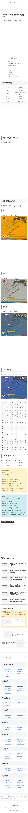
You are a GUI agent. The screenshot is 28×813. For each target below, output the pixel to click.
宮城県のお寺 (8, 676)
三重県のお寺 (20, 729)
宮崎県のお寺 (20, 782)
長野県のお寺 (20, 702)
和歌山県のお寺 (20, 744)
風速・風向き (12, 74)
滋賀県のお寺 (8, 739)
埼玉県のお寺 (8, 693)
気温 (10, 68)
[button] (25, 658)
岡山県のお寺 (8, 758)
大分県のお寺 (20, 780)
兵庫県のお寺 (20, 739)
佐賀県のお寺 (8, 782)
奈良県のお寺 (20, 741)
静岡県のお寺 (8, 729)
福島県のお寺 (20, 673)
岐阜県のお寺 (8, 727)
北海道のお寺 (8, 669)
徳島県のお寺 (8, 768)
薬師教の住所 (11, 61)
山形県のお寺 (20, 671)
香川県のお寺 (8, 770)
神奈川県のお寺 (20, 690)
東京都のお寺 (20, 688)
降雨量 (10, 72)
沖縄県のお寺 (20, 787)
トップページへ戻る (7, 808)
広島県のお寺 (20, 753)
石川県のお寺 (8, 717)
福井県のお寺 (20, 715)
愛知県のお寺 (20, 727)
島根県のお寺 (8, 756)
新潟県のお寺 (8, 702)
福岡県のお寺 (8, 780)
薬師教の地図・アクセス (15, 63)
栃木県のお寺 (8, 688)
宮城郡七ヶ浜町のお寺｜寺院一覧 (10, 524)
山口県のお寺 (20, 756)
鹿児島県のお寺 (20, 785)
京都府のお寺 (8, 741)
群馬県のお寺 (8, 690)
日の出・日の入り (13, 76)
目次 (12, 58)
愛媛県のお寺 (20, 768)
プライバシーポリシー (20, 808)
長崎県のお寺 (8, 785)
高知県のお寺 (20, 770)
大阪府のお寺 (8, 744)
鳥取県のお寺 (8, 753)
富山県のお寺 (8, 715)
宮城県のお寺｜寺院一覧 (8, 521)
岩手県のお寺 (8, 673)
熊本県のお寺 (8, 787)
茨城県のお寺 (8, 686)
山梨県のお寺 (8, 705)
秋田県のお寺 (20, 669)
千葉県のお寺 (20, 686)
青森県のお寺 (8, 671)
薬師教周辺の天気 (12, 65)
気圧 (10, 70)
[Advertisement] (14, 40)
